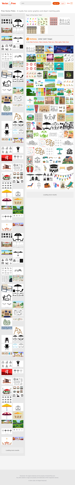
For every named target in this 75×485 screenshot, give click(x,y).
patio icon (51, 42)
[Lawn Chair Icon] (31, 21)
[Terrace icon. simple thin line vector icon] (18, 193)
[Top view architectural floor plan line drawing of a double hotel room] (18, 99)
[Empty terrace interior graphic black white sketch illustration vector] (18, 31)
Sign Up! (56, 3)
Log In (62, 3)
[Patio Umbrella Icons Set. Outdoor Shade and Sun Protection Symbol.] (18, 159)
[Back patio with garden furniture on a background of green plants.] (18, 210)
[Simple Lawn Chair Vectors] (42, 21)
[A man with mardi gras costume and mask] (45, 75)
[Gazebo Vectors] (64, 21)
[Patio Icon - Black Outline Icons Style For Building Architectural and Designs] (6, 82)
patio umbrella (43, 42)
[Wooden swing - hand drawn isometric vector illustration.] (18, 116)
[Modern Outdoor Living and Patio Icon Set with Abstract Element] (6, 48)
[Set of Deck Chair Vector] (68, 83)
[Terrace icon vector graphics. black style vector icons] (18, 218)
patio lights (58, 42)
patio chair (65, 42)
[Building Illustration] (31, 30)
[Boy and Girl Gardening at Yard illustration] (58, 58)
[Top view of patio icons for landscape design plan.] (6, 142)
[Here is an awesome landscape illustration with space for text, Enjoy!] (31, 92)
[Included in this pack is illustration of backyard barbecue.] (30, 83)
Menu (68, 3)
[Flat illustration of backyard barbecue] (59, 83)
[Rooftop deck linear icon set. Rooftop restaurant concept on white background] (6, 150)
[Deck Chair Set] (68, 58)
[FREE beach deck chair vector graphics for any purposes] (68, 66)
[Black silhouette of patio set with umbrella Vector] (18, 74)
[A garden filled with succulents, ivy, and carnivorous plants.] (68, 75)
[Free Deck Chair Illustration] (49, 49)
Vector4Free (8, 3)
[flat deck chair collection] (31, 75)
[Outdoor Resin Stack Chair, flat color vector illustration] (6, 159)
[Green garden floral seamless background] (49, 66)
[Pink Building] (53, 21)
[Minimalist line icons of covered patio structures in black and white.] (18, 57)
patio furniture (34, 42)
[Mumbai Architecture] (42, 30)
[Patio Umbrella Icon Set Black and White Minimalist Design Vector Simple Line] (6, 218)
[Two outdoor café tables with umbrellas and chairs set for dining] (18, 125)
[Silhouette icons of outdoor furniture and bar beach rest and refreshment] (18, 184)
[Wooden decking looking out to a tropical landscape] (50, 58)
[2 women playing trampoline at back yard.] (31, 58)
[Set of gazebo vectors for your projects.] (30, 49)
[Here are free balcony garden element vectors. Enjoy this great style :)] (39, 83)
